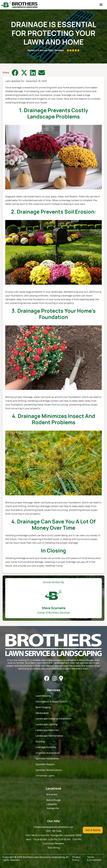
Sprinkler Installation (47, 758)
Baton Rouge (53, 800)
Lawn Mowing (43, 695)
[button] (101, 4)
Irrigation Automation (48, 753)
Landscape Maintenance (49, 735)
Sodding (40, 741)
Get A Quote (92, 830)
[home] (19, 4)
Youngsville (52, 808)
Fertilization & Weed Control (51, 701)
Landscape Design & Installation (53, 718)
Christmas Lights (45, 775)
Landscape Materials (47, 730)
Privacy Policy (76, 858)
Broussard (52, 794)
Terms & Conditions (94, 858)
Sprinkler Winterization (49, 770)
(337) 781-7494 (53, 831)
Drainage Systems (46, 747)
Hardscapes (42, 713)
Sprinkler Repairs (45, 764)
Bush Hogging (43, 707)
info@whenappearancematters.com (53, 827)
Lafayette (51, 804)
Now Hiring (54, 847)
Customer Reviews (53, 843)
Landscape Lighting (46, 724)
